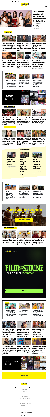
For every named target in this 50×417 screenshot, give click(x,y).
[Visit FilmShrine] (24, 272)
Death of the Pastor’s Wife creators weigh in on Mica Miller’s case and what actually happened (8, 141)
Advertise (41, 0)
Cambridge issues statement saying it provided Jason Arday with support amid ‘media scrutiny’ (23, 164)
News (1, 7)
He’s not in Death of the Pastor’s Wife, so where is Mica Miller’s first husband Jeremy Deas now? (24, 141)
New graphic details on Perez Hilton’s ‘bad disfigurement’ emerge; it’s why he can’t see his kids (24, 47)
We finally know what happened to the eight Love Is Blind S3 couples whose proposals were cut (38, 332)
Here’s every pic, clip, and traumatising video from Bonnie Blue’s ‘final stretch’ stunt (9, 241)
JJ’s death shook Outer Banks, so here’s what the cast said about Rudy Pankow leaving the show (39, 350)
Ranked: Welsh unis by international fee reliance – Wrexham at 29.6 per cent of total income (36, 163)
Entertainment (7, 7)
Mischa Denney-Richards (36, 171)
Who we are (28, 0)
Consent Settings (25, 403)
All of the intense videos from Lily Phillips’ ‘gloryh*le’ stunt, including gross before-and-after (39, 47)
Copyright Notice (25, 401)
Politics (23, 7)
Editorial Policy (25, 398)
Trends (13, 7)
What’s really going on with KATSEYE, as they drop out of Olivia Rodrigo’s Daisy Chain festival (39, 19)
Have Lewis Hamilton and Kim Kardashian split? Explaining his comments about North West (24, 64)
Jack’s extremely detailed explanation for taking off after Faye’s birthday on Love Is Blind (38, 83)
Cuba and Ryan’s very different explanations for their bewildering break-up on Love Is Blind (38, 141)
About (25, 391)
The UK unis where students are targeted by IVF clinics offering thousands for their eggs (10, 195)
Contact (35, 0)
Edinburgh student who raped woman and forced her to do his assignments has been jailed (24, 194)
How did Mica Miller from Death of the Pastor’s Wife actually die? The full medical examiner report (23, 332)
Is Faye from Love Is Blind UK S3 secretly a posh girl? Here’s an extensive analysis (24, 83)
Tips (46, 0)
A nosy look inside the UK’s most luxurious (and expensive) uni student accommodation (23, 313)
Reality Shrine (39, 7)
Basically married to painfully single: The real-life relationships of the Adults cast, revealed (9, 332)
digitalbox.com (26, 415)
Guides (33, 7)
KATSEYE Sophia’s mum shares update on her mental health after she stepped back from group (38, 194)
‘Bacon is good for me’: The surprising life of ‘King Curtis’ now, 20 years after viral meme (39, 241)
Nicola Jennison (25, 173)
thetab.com (23, 412)
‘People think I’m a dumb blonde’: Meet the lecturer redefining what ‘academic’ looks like (38, 312)
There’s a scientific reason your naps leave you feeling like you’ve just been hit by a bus (24, 241)
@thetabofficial (9, 99)
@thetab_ (8, 364)
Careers (25, 394)
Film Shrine (46, 7)
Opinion (28, 7)
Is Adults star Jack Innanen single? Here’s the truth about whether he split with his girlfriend (9, 350)
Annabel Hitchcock (12, 166)
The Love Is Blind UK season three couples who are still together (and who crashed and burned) (9, 47)
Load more (24, 375)
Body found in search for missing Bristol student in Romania (11, 161)
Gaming (18, 7)
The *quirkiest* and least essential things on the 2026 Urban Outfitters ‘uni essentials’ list (11, 312)
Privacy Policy (25, 405)
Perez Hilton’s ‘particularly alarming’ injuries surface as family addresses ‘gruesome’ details (38, 64)
